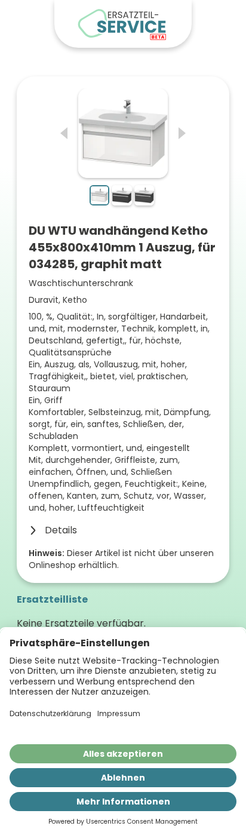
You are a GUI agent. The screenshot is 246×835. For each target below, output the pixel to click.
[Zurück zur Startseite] (123, 24)
